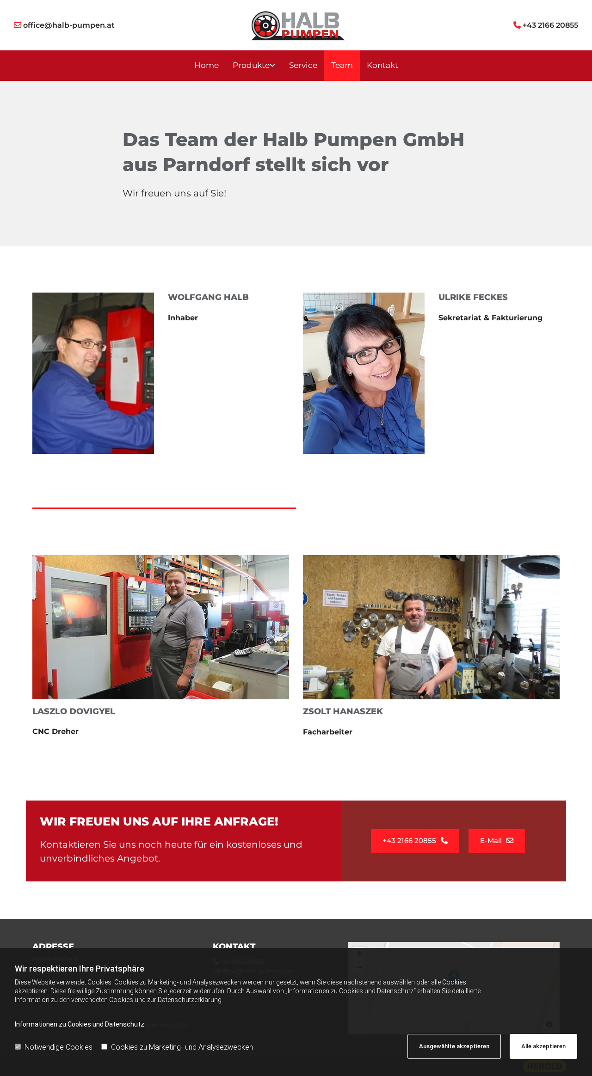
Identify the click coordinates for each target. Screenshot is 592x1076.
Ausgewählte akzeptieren (454, 1046)
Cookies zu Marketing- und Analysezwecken (182, 1047)
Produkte (251, 65)
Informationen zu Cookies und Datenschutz (79, 1024)
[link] (254, 65)
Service (303, 65)
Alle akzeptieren (543, 1046)
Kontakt (382, 65)
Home (206, 65)
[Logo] (296, 25)
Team (342, 65)
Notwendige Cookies (58, 1047)
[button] (415, 841)
